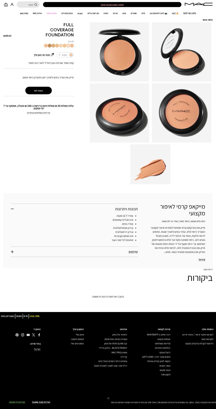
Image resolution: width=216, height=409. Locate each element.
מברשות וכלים (93, 13)
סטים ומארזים (67, 13)
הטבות (80, 13)
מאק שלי (80, 334)
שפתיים (134, 13)
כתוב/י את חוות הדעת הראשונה (108, 296)
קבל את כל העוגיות (17, 402)
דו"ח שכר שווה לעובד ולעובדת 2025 (110, 365)
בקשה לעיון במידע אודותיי (158, 361)
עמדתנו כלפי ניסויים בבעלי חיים (112, 361)
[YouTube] (28, 334)
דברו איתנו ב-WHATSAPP (158, 334)
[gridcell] (72, 45)
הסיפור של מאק (119, 334)
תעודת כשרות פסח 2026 (115, 339)
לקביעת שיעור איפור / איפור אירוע (197, 334)
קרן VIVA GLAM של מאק (115, 343)
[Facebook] (39, 334)
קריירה (124, 356)
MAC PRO (24, 13)
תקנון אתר (165, 374)
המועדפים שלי (77, 343)
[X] (33, 334)
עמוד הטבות (164, 365)
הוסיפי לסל (38, 90)
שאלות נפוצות (163, 339)
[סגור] (108, 398)
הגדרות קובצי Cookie (41, 402)
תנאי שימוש (165, 370)
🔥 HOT (175, 13)
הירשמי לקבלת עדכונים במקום (199, 343)
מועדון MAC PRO (119, 352)
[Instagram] (22, 334)
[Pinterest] (17, 334)
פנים (124, 13)
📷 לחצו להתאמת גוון (158, 13)
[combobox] (65, 54)
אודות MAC (37, 13)
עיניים (115, 13)
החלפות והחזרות (162, 348)
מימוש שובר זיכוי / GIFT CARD (156, 356)
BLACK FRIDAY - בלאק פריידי (113, 348)
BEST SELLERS (189, 13)
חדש (143, 13)
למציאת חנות (207, 339)
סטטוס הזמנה (77, 339)
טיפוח (106, 13)
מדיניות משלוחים (162, 343)
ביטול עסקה (164, 352)
